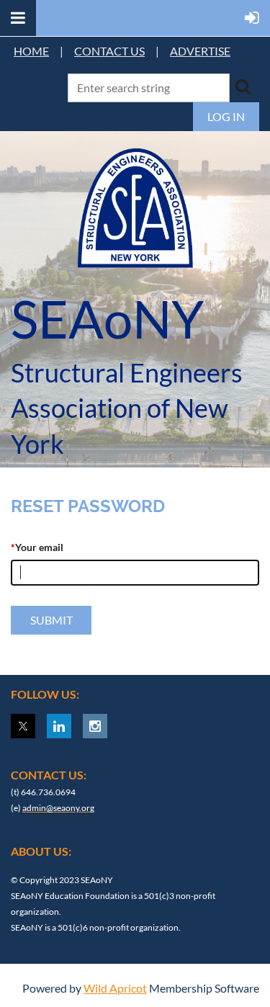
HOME (31, 51)
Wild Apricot (115, 988)
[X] (23, 726)
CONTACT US (109, 51)
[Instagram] (95, 726)
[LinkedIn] (59, 726)
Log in (226, 116)
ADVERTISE (200, 51)
